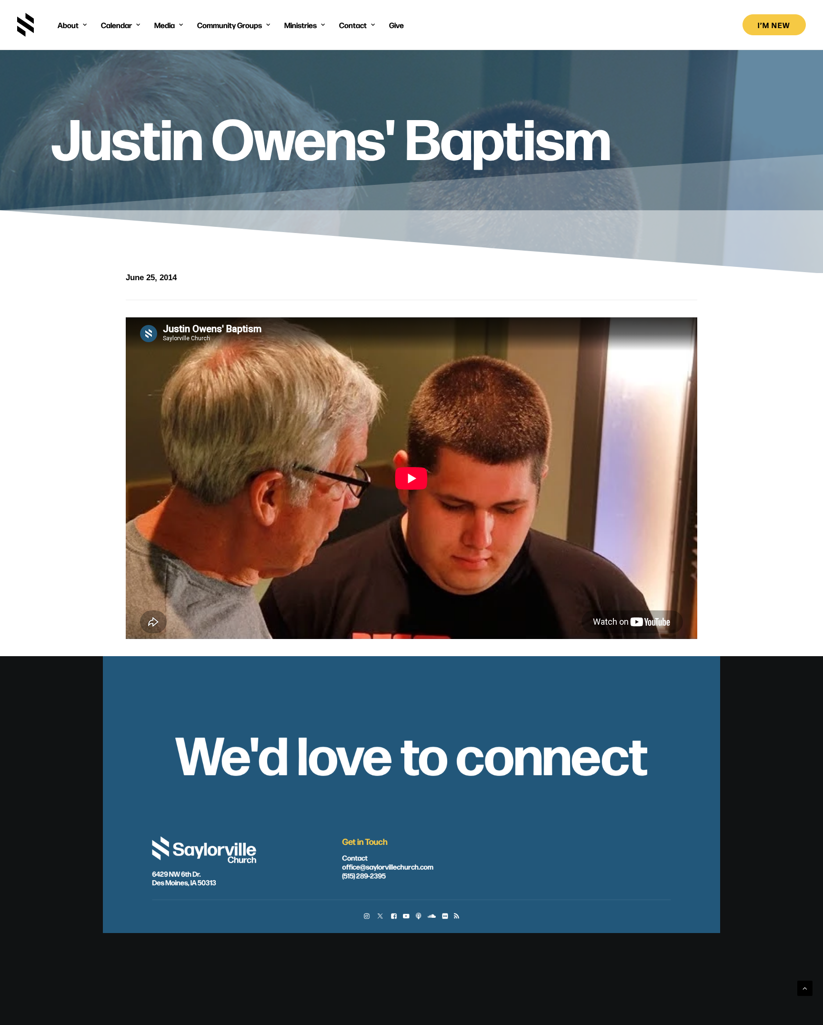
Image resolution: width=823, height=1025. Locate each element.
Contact (354, 858)
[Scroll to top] (805, 988)
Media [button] (164, 25)
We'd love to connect (411, 752)
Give (396, 25)
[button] (366, 917)
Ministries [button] (300, 25)
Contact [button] (353, 25)
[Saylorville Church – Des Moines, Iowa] (25, 25)
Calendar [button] (116, 25)
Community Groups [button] (229, 25)
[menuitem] (72, 25)
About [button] (68, 25)
